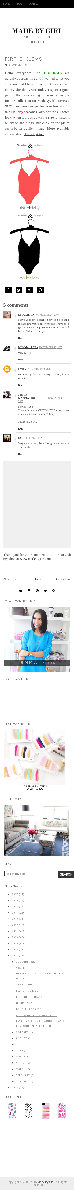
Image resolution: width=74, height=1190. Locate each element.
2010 (15, 937)
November (23, 968)
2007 (15, 955)
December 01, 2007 (34, 438)
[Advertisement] (35, 1150)
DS (20, 438)
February (23, 1075)
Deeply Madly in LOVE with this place (40, 976)
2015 (15, 906)
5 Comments (18, 65)
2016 (15, 900)
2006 (15, 1087)
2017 (15, 894)
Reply (20, 338)
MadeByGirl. (34, 134)
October (22, 1032)
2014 (15, 912)
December (23, 962)
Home (6, 3)
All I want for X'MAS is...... (36, 1015)
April (20, 1063)
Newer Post (11, 579)
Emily (22, 369)
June (19, 1050)
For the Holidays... (30, 997)
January (22, 1081)
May (19, 1056)
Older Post (63, 579)
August (21, 1038)
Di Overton (26, 314)
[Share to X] (20, 290)
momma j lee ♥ (28, 347)
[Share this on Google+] (30, 290)
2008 (15, 949)
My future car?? (28, 1009)
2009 (15, 943)
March (21, 1069)
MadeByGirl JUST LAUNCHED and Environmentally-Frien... (40, 1023)
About (19, 3)
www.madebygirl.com (36, 559)
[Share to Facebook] (9, 290)
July (19, 1044)
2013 (15, 919)
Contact (34, 3)
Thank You (24, 984)
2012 (15, 925)
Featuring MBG (27, 991)
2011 (15, 931)
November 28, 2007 (47, 314)
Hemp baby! (24, 1003)
